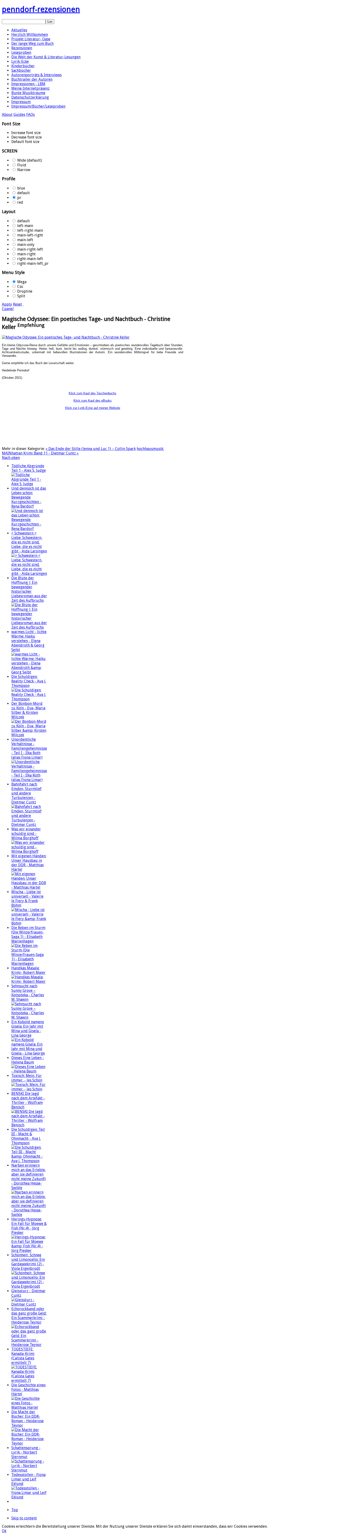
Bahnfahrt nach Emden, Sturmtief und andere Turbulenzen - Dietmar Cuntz (26, 793)
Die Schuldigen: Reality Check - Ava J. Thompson (28, 681)
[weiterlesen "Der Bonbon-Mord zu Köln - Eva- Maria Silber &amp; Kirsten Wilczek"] (29, 735)
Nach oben (11, 457)
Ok (4, 1531)
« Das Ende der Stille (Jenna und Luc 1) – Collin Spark (91, 448)
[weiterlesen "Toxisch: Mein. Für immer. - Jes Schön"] (29, 1089)
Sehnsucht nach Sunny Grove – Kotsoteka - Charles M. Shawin (27, 993)
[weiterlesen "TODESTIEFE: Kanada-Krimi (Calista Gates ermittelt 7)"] (29, 1380)
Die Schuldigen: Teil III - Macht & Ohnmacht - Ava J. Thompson (28, 1136)
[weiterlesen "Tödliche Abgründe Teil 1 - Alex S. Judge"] (29, 484)
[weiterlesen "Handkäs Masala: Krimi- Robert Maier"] (29, 981)
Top (14, 1510)
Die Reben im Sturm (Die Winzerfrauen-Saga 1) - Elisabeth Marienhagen (28, 934)
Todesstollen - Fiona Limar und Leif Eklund (28, 1479)
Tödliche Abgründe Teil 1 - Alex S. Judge (28, 468)
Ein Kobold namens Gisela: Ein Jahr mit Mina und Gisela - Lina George (27, 1029)
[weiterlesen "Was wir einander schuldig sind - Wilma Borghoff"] (29, 851)
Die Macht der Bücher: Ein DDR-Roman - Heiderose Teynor (27, 1419)
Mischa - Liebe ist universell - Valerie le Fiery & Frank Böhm (27, 899)
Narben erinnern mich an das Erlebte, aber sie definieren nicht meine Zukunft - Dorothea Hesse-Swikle (28, 1176)
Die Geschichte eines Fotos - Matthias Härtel (28, 1389)
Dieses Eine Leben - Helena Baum (27, 1060)
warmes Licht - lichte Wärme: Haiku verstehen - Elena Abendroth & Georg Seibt (29, 641)
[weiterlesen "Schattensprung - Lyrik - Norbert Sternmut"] (29, 1470)
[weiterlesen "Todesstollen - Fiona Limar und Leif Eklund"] (29, 1497)
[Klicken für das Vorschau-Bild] (66, 337)
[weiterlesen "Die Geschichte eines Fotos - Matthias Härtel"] (29, 1407)
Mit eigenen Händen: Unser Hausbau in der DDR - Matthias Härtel (28, 863)
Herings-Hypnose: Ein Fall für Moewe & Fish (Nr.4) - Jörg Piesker (29, 1226)
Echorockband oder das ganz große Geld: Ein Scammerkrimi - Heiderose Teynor (29, 1316)
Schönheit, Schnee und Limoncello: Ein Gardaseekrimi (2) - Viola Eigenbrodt (28, 1262)
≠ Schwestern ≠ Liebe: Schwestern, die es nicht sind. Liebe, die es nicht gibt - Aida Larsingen (29, 542)
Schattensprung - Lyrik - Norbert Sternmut (25, 1452)
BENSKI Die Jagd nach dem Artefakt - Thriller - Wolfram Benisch (28, 1100)
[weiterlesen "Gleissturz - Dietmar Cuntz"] (29, 1304)
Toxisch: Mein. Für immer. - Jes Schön (26, 1077)
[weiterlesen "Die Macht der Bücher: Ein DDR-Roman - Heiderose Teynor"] (29, 1443)
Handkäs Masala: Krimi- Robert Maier (28, 970)
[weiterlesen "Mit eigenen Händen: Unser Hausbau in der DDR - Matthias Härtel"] (29, 887)
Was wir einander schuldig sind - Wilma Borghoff (26, 833)
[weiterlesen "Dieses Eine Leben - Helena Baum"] (29, 1071)
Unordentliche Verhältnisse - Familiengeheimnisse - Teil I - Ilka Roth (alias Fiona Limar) (29, 748)
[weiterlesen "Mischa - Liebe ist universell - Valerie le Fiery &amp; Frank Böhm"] (29, 923)
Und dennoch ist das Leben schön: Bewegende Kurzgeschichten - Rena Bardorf (28, 497)
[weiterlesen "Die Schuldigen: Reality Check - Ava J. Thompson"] (29, 699)
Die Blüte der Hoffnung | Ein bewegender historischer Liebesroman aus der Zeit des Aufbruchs (29, 589)
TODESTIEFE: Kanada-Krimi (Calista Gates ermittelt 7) (22, 1356)
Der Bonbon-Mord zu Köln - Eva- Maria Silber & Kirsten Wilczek (28, 710)
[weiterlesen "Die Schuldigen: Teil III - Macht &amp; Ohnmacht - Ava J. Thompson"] (29, 1161)
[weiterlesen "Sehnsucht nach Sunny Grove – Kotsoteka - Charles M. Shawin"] (29, 1017)
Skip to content (24, 1518)
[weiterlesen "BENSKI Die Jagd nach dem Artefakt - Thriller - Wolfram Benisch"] (29, 1125)
